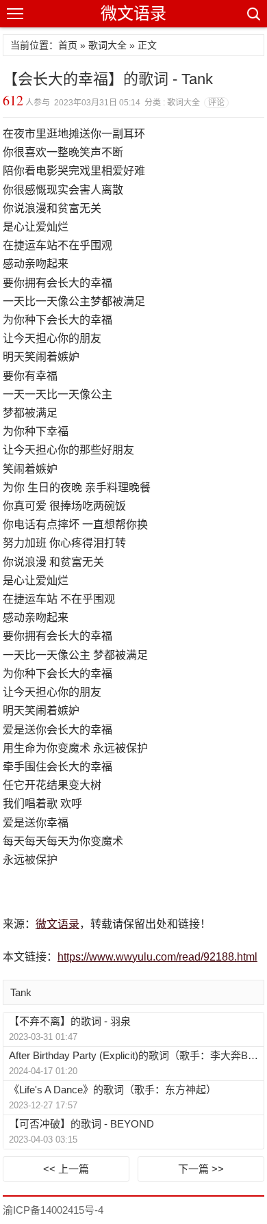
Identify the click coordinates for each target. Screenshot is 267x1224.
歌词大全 (107, 45)
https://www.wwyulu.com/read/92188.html (157, 957)
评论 (216, 102)
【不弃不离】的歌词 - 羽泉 (70, 1021)
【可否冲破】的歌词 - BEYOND (81, 1124)
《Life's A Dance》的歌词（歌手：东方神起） (112, 1089)
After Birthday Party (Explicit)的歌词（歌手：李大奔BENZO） (135, 1055)
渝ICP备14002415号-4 (53, 1210)
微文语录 (133, 13)
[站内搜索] (252, 13)
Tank (20, 992)
